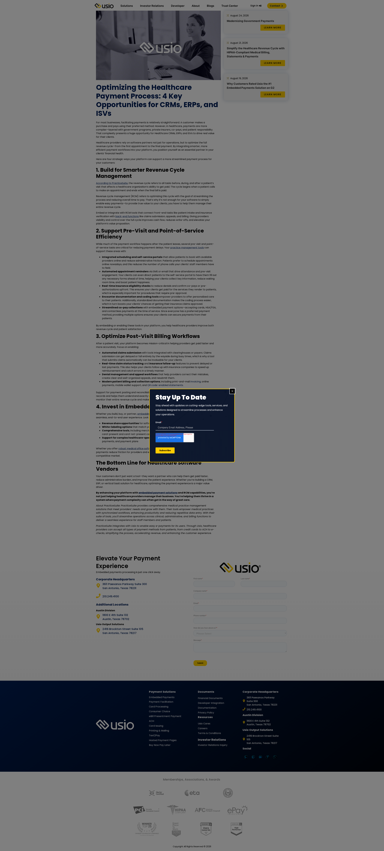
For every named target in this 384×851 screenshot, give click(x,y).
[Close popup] (232, 391)
